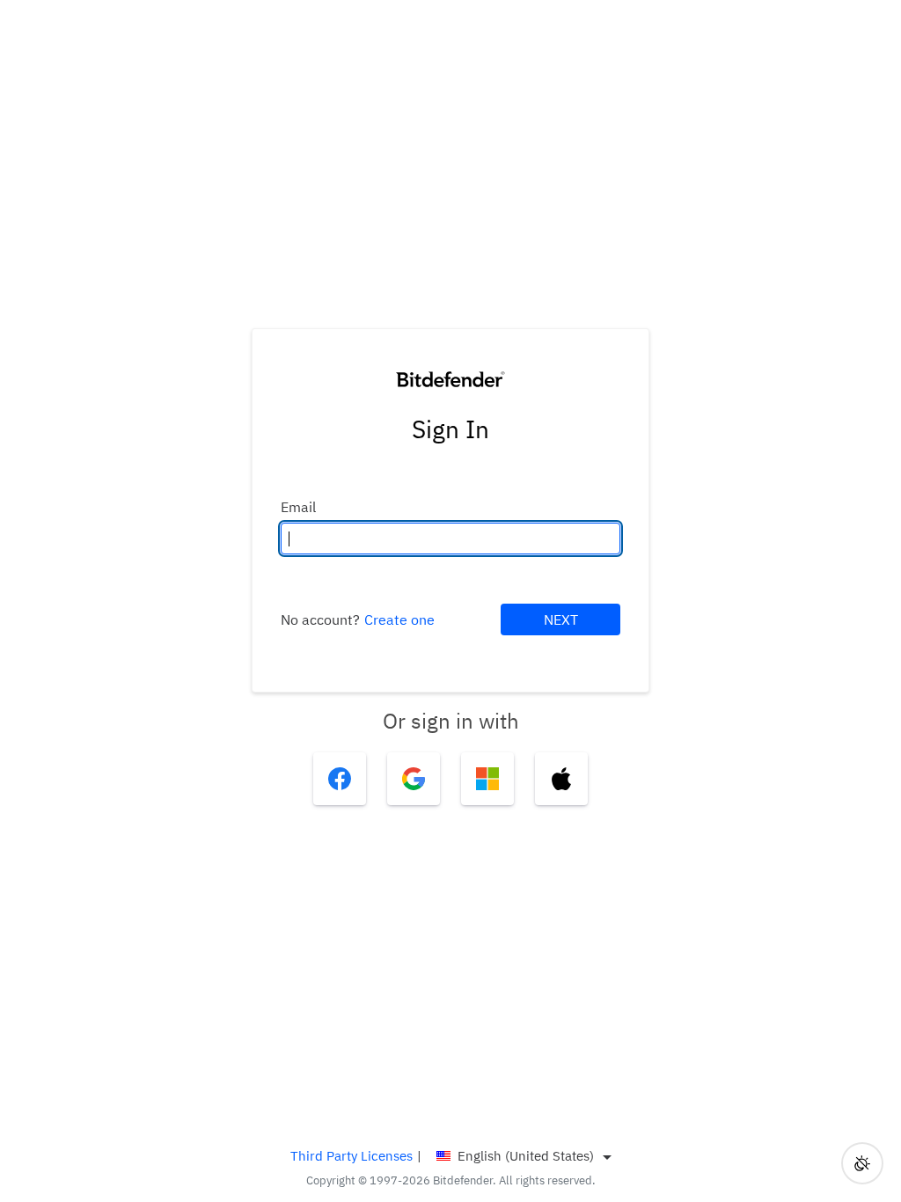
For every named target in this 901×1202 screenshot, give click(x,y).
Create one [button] (399, 619)
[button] (862, 1163)
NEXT (561, 619)
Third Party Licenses (351, 1155)
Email (298, 507)
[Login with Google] (413, 778)
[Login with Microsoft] (487, 778)
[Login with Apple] (561, 778)
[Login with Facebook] (339, 778)
